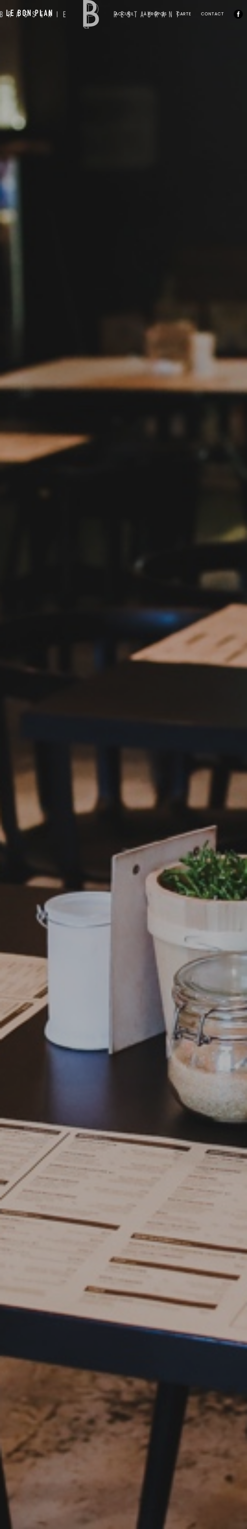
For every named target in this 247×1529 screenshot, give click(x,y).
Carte (184, 14)
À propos (155, 14)
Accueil (124, 14)
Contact (212, 14)
